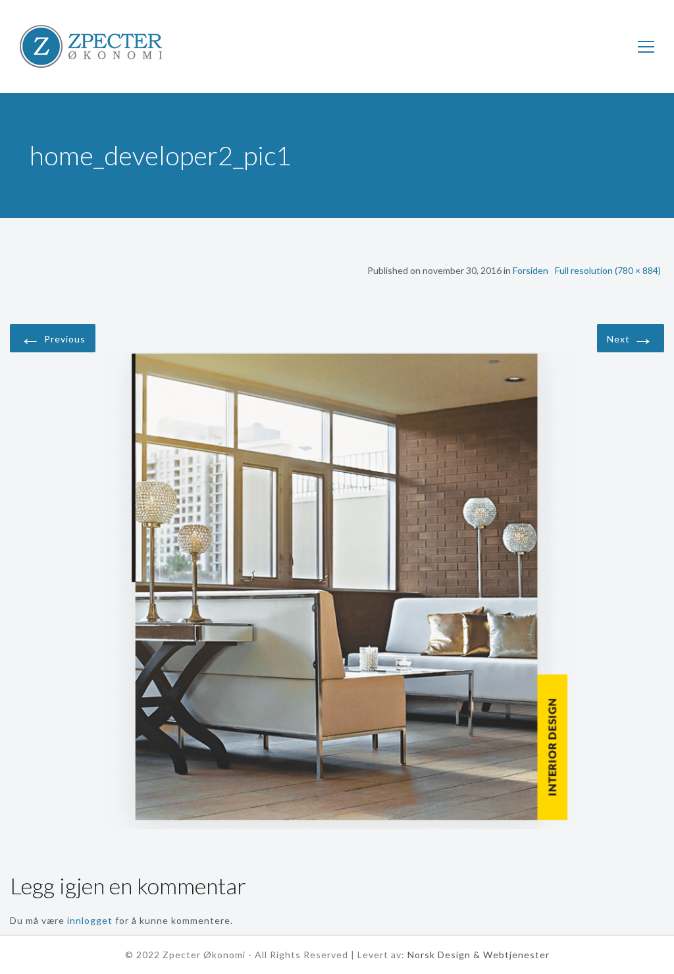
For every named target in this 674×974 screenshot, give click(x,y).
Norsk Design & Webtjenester (478, 954)
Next (630, 337)
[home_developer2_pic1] (337, 592)
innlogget (90, 920)
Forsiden (530, 270)
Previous (53, 337)
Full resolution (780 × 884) (608, 270)
